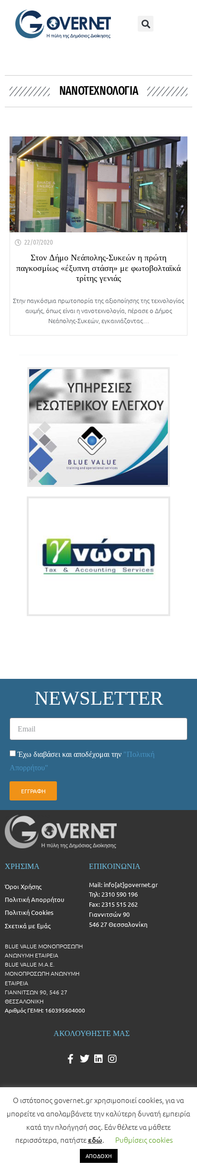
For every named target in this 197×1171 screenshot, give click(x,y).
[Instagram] (112, 1059)
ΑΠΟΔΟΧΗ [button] (99, 1156)
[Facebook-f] (71, 1059)
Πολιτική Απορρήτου (34, 899)
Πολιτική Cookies (29, 912)
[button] (145, 24)
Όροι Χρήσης (23, 886)
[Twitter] (84, 1059)
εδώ (95, 1140)
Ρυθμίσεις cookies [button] (144, 1140)
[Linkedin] (98, 1059)
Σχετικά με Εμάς (28, 926)
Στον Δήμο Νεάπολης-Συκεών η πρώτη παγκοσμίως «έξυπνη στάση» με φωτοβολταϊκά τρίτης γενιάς (98, 268)
